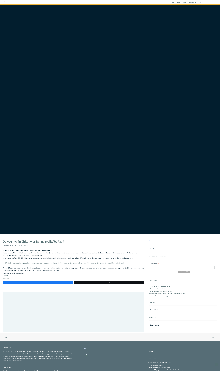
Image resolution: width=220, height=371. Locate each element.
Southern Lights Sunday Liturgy (158, 296)
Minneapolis (6, 278)
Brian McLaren (23, 246)
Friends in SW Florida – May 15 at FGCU (160, 291)
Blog (178, 2)
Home (172, 2)
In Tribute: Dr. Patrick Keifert (14, 317)
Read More (12, 305)
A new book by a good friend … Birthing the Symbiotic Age (167, 294)
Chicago (5, 276)
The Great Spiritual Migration (40, 253)
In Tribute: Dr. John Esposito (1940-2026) (17, 299)
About (185, 2)
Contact (201, 2)
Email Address (155, 264)
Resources (192, 2)
